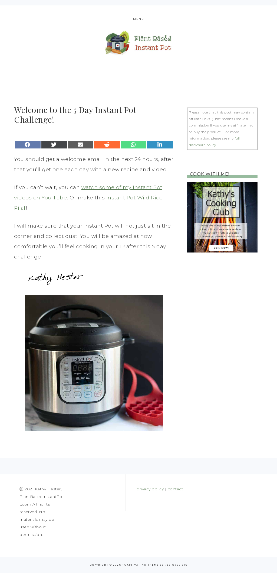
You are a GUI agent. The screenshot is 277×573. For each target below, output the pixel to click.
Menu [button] (138, 19)
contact (175, 489)
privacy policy (150, 489)
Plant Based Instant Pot (138, 43)
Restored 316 (176, 564)
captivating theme (141, 564)
